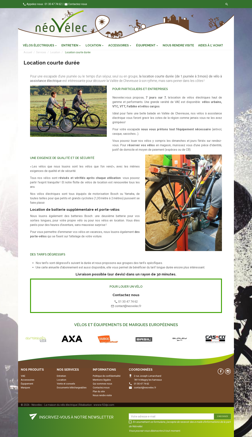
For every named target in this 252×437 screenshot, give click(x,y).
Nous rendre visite (102, 395)
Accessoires (27, 379)
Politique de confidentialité (106, 376)
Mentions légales (102, 379)
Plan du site (99, 391)
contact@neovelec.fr (145, 387)
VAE (23, 376)
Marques (25, 387)
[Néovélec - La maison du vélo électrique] (61, 21)
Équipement (27, 383)
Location (61, 379)
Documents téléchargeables (72, 387)
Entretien (61, 376)
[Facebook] (221, 371)
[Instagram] (228, 371)
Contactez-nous (75, 4)
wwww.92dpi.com (104, 404)
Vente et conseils (66, 383)
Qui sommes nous (102, 383)
